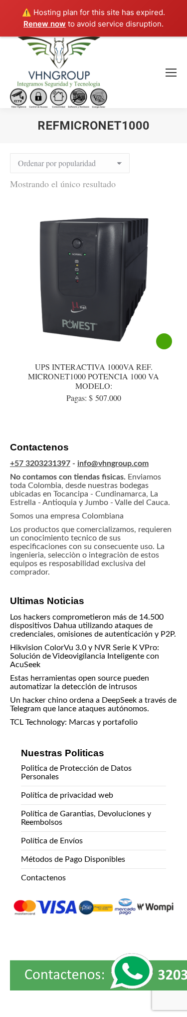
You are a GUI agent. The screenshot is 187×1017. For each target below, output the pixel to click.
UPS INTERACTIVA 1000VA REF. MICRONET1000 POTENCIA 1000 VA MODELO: (93, 376)
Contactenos (43, 878)
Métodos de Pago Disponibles (73, 859)
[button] (165, 995)
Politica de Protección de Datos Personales (76, 772)
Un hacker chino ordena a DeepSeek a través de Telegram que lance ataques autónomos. (93, 704)
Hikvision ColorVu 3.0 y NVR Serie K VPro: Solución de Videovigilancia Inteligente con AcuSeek (84, 656)
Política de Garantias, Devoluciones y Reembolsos (86, 818)
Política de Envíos (52, 841)
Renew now (44, 24)
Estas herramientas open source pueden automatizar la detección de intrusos (79, 682)
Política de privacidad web (67, 795)
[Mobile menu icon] (171, 73)
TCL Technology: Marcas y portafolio (74, 722)
